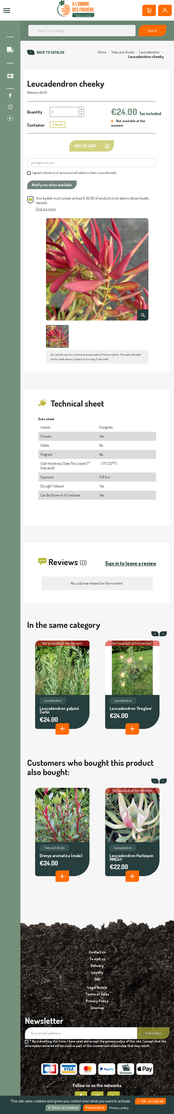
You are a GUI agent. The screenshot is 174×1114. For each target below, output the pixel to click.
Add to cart (85, 145)
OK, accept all (152, 1101)
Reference (33, 92)
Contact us (97, 952)
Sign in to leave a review (130, 563)
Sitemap (97, 1007)
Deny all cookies (64, 1108)
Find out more (46, 209)
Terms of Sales (97, 994)
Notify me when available (52, 185)
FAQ (97, 979)
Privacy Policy (97, 1001)
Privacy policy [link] (119, 1108)
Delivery (97, 965)
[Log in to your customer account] (165, 10)
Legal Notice (97, 987)
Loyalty (97, 972)
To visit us (97, 959)
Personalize (95, 1108)
